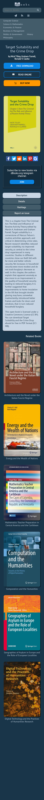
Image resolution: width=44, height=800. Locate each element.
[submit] (38, 10)
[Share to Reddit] (19, 160)
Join (22, 181)
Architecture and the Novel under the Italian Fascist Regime (22, 396)
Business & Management (13, 31)
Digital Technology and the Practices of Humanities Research (22, 720)
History (30, 34)
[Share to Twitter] (14, 160)
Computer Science (10, 20)
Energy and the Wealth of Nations (22, 458)
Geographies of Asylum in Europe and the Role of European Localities (22, 654)
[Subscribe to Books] (15, 15)
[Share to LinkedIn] (24, 160)
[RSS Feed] (22, 15)
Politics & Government (12, 34)
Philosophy (8, 37)
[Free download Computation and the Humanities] (22, 559)
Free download (24, 65)
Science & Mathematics (13, 24)
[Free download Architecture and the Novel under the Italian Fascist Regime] (22, 367)
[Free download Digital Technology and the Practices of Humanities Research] (22, 689)
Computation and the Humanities (22, 588)
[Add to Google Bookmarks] (35, 160)
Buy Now (25, 83)
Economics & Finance (12, 27)
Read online (25, 74)
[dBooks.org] (22, 5)
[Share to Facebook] (8, 160)
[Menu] (28, 15)
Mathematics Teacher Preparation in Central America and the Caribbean (22, 524)
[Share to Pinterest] (30, 160)
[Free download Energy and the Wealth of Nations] (22, 430)
